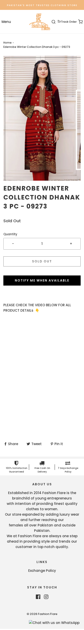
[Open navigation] (6, 22)
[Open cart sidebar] (78, 22)
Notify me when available (42, 280)
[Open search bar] (56, 22)
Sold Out (42, 261)
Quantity (10, 234)
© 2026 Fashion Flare (42, 614)
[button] (42, 118)
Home (7, 42)
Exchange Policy (42, 570)
